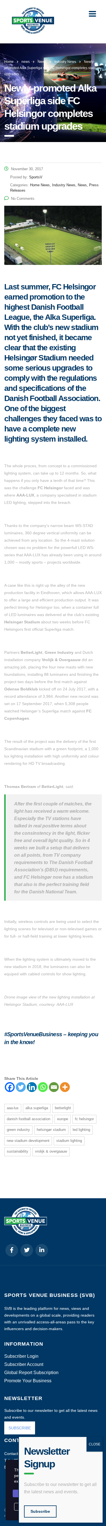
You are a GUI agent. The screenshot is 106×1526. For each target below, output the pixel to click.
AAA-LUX (13, 1108)
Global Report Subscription (31, 1372)
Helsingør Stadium (51, 1130)
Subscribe (40, 1511)
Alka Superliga (36, 1108)
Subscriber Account (23, 1364)
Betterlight (63, 1108)
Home (9, 62)
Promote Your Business (27, 1381)
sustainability (17, 1151)
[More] (65, 1087)
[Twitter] (21, 1087)
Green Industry (18, 1130)
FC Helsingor (84, 1119)
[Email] (54, 1087)
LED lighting (81, 1130)
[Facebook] (10, 1087)
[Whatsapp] (43, 1087)
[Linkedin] (32, 1087)
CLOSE (94, 1444)
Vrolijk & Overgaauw (51, 1151)
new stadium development (28, 1141)
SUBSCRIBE (19, 1428)
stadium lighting (69, 1141)
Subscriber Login (21, 1356)
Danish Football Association (28, 1119)
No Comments (22, 198)
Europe (62, 1119)
